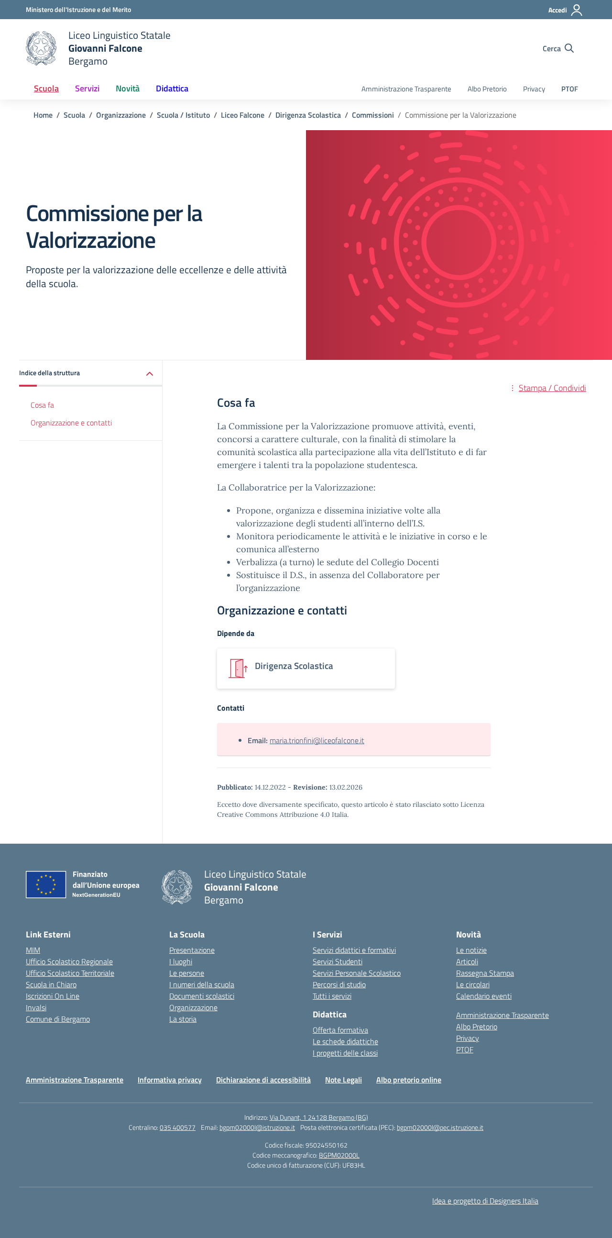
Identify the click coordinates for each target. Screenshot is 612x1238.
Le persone (186, 973)
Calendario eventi (484, 996)
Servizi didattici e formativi (354, 950)
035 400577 (178, 1127)
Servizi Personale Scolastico (357, 973)
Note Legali (343, 1079)
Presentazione (192, 950)
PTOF (569, 88)
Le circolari (473, 984)
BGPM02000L (339, 1155)
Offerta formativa (340, 1030)
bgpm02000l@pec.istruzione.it (440, 1127)
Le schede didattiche (345, 1041)
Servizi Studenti (337, 961)
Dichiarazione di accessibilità (263, 1079)
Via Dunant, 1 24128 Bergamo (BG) (319, 1117)
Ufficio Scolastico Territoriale (70, 973)
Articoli (467, 961)
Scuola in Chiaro (51, 984)
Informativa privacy (170, 1079)
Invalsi (36, 1007)
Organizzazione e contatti (71, 422)
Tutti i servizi (332, 996)
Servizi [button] (87, 88)
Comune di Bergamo (58, 1019)
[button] (91, 373)
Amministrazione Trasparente (406, 88)
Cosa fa (42, 405)
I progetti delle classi (345, 1053)
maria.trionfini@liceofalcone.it (317, 740)
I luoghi (180, 961)
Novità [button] (128, 88)
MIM (33, 950)
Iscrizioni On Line (52, 996)
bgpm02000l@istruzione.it (257, 1127)
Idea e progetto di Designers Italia (485, 1200)
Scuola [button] (46, 88)
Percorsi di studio (339, 984)
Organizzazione (193, 1007)
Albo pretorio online (408, 1079)
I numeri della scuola (201, 984)
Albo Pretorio (487, 88)
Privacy (534, 88)
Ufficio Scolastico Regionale (69, 961)
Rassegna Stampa (485, 973)
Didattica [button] (172, 88)
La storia (183, 1019)
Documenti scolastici (201, 996)
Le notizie (471, 950)
